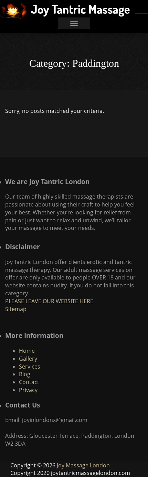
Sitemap (16, 309)
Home (27, 350)
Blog (24, 374)
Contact (29, 382)
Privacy (28, 390)
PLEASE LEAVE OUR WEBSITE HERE (49, 301)
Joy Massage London (83, 465)
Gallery (28, 358)
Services (29, 366)
